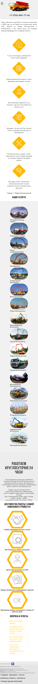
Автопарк (13, 675)
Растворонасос (15, 266)
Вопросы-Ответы (8, 678)
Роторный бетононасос (18, 415)
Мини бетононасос (16, 297)
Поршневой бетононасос (18, 401)
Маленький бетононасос (18, 445)
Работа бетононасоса (17, 311)
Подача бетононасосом (18, 356)
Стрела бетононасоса (17, 341)
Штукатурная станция (17, 236)
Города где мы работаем (11, 681)
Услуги (21, 675)
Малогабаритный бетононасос (16, 326)
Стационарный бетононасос (15, 281)
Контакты (21, 678)
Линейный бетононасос (18, 370)
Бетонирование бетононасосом (15, 385)
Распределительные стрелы (17, 220)
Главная (4, 675)
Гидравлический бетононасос (15, 430)
